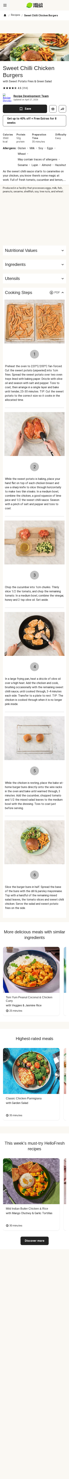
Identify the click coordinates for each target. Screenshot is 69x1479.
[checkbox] (4, 88)
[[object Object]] (53, 109)
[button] (34, 264)
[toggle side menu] (5, 5)
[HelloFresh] (34, 5)
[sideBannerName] (34, 219)
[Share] (62, 109)
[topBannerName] (34, 26)
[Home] (5, 15)
